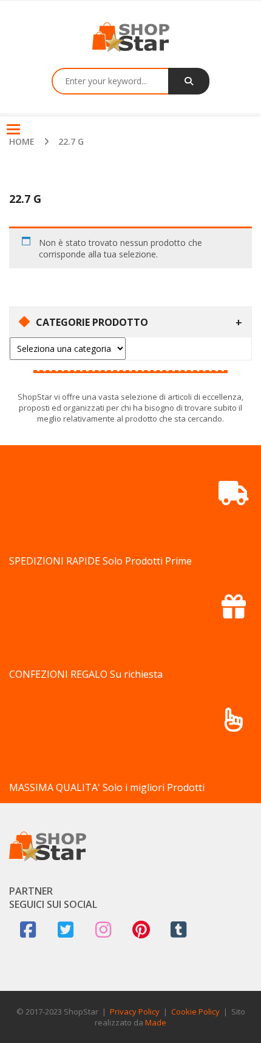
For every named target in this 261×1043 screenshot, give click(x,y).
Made (155, 1022)
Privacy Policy (135, 1011)
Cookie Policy (195, 1011)
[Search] (188, 81)
